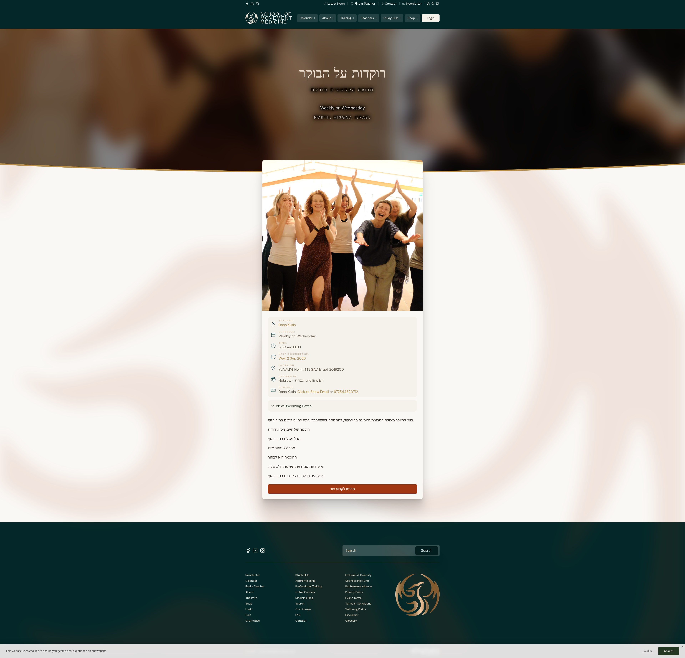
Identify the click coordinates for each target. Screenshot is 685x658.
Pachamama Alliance (358, 586)
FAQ (298, 615)
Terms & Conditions (358, 603)
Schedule (286, 332)
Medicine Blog (304, 597)
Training (345, 18)
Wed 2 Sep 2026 (292, 358)
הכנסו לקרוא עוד (342, 489)
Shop (411, 18)
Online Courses (305, 592)
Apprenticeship (305, 580)
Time (282, 343)
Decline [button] (648, 650)
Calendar (306, 18)
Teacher (286, 320)
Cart (248, 615)
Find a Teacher (364, 4)
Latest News (336, 4)
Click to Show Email (313, 391)
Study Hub (391, 18)
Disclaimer (352, 615)
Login (430, 18)
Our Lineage (303, 609)
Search (300, 603)
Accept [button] (669, 651)
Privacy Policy (354, 592)
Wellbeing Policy (355, 609)
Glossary (351, 620)
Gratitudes (252, 620)
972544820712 (346, 391)
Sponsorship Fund (357, 580)
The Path (251, 597)
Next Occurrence (293, 354)
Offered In (287, 376)
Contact (391, 4)
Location (286, 365)
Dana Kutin (287, 324)
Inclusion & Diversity (358, 575)
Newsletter (414, 4)
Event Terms (353, 597)
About (326, 18)
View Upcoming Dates (294, 406)
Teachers (367, 18)
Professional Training (308, 586)
